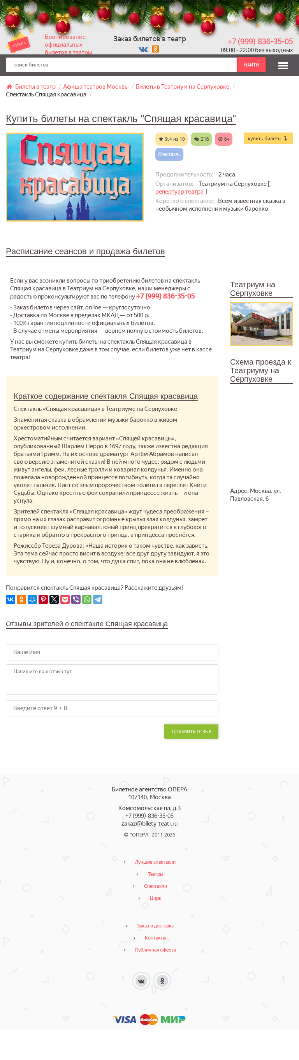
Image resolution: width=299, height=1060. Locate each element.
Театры (155, 874)
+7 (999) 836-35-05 (260, 41)
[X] (54, 599)
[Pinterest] (43, 599)
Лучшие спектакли (155, 862)
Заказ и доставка (155, 926)
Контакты (155, 938)
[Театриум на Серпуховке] (261, 323)
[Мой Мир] (32, 599)
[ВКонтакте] (10, 599)
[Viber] (76, 599)
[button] (283, 64)
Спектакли (155, 886)
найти (251, 65)
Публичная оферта (155, 950)
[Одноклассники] (21, 599)
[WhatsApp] (86, 599)
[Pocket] (65, 599)
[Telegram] (97, 599)
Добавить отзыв (191, 731)
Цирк (155, 898)
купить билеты (265, 138)
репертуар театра (179, 191)
